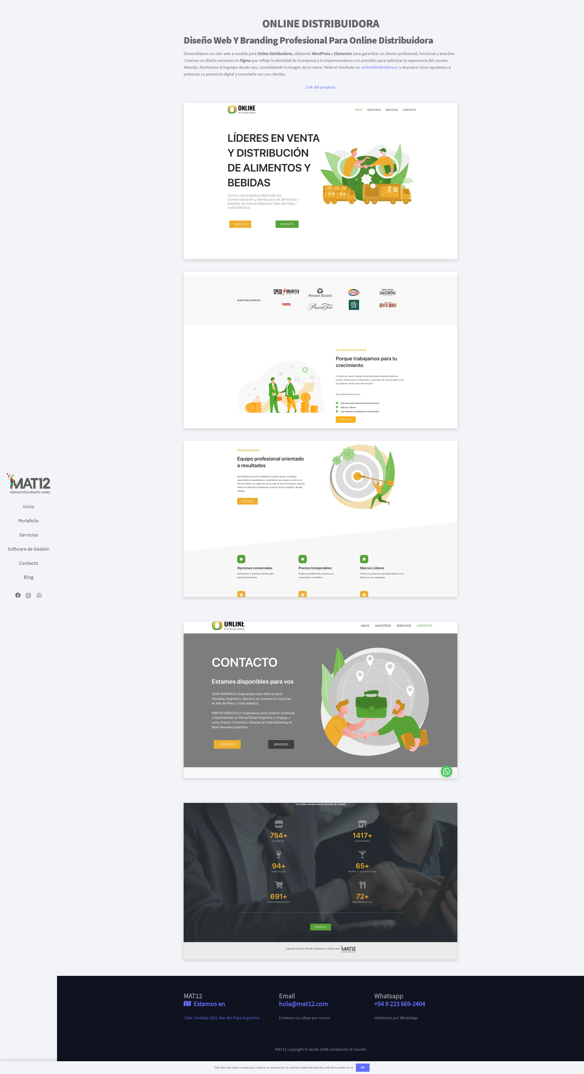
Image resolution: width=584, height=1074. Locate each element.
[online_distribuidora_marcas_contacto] (320, 700)
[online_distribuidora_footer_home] (320, 881)
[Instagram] (28, 595)
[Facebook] (18, 595)
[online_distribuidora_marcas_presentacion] (320, 350)
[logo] (28, 483)
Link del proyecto (321, 87)
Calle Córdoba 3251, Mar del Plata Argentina (221, 1017)
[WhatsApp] (39, 595)
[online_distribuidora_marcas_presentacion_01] (320, 519)
